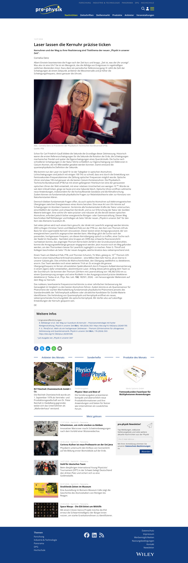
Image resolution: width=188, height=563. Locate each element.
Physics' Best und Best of (87, 391)
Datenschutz (148, 530)
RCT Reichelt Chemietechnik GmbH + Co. (52, 390)
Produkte (117, 15)
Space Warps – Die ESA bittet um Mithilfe (80, 506)
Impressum (148, 534)
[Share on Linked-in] (48, 348)
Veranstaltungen (145, 15)
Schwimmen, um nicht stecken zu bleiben (81, 425)
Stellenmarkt (103, 15)
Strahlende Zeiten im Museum (75, 486)
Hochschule (147, 3)
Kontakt (150, 544)
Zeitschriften (87, 15)
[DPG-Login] (147, 9)
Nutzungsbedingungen (143, 540)
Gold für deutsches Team (73, 464)
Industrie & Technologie (106, 3)
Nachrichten (71, 15)
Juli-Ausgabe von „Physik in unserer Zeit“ (55, 338)
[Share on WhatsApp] (54, 348)
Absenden (146, 451)
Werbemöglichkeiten (144, 537)
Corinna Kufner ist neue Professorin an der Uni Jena (86, 444)
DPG (137, 3)
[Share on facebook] (36, 348)
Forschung (85, 3)
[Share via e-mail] (59, 348)
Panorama (127, 3)
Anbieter (129, 15)
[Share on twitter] (42, 348)
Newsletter (149, 547)
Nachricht (75, 422)
